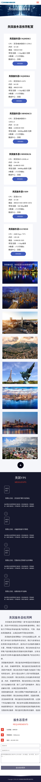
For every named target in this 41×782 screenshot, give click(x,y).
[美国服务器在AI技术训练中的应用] (20, 298)
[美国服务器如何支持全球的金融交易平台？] (20, 373)
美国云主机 (25, 677)
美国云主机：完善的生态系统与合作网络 (19, 560)
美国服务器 (9, 637)
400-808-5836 (14, 740)
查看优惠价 (20, 63)
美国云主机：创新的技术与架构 (16, 591)
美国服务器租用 (11, 622)
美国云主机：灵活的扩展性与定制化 (17, 498)
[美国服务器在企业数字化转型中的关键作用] (20, 323)
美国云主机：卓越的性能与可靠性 (16, 529)
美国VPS (8, 626)
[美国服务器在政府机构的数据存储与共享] (20, 423)
